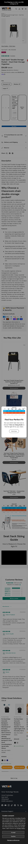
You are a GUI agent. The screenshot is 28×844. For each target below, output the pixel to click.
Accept (13, 832)
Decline (13, 836)
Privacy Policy (21, 828)
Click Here (14, 431)
